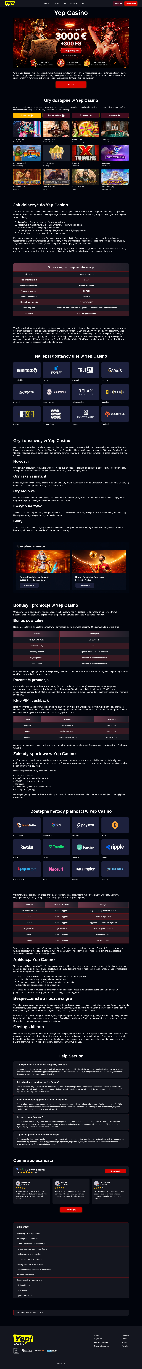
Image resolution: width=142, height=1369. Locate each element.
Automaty (113, 115)
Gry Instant (84, 115)
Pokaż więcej (71, 1209)
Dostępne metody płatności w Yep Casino (34, 1270)
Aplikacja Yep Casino (25, 1275)
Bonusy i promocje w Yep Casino (30, 1259)
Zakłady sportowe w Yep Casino (30, 1264)
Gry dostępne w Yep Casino (28, 1233)
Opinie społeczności (25, 1296)
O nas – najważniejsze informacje (31, 1244)
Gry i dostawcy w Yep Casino (29, 1254)
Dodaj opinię (116, 1171)
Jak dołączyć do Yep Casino (28, 1239)
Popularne (25, 115)
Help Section (22, 1290)
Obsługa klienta (23, 1285)
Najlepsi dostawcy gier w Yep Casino (32, 1249)
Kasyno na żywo (54, 115)
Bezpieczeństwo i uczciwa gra (29, 1280)
